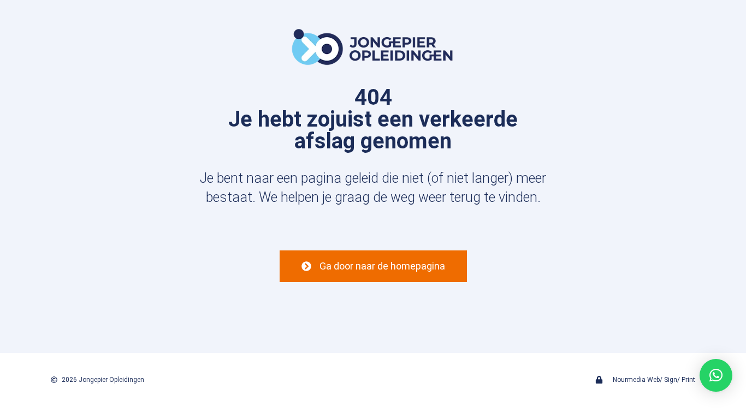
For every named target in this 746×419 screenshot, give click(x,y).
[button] (716, 375)
